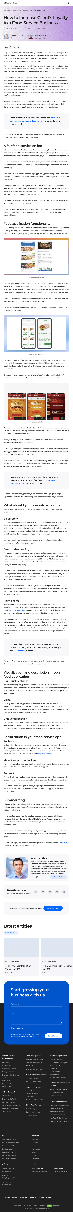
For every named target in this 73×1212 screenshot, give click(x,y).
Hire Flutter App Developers (59, 1105)
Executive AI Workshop (10, 1099)
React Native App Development (32, 1095)
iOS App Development (33, 1082)
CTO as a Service (55, 1096)
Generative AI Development (11, 1105)
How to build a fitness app (11, 1146)
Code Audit (6, 1062)
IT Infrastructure (31, 1115)
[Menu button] (68, 3)
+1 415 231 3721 (6, 1175)
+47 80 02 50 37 (7, 1182)
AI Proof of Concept (9, 1102)
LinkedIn (7, 1198)
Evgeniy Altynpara (17, 35)
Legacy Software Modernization (55, 1073)
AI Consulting (6, 1096)
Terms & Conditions (39, 1205)
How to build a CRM (9, 1155)
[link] (33, 877)
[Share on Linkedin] (18, 47)
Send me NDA (18, 1028)
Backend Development (34, 1063)
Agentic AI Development (10, 1109)
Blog (14, 10)
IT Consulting (6, 1065)
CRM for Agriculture (9, 1152)
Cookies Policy (27, 1205)
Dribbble (49, 1198)
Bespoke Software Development (8, 1085)
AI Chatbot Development (10, 1112)
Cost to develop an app (10, 1139)
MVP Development (56, 1092)
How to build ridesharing (10, 1143)
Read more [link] (9, 933)
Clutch (14, 1198)
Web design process (9, 1159)
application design (45, 754)
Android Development (33, 1078)
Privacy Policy (29, 1036)
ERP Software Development (59, 1063)
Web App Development (34, 1069)
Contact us (63, 843)
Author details (56, 877)
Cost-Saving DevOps (33, 1112)
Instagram (23, 1198)
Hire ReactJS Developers (58, 1118)
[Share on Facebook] (10, 47)
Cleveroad (7, 10)
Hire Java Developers (57, 1108)
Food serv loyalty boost (37, 10)
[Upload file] (61, 1023)
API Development (32, 1066)
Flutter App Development (35, 1099)
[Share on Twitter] (14, 47)
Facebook (32, 1198)
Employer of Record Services (59, 1121)
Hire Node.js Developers (58, 1115)
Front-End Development (34, 1059)
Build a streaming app (9, 1149)
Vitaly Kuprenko (41, 35)
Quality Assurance (8, 1072)
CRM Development (56, 1059)
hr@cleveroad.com (60, 1171)
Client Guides (23, 10)
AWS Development (32, 1109)
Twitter (41, 1198)
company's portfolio (16, 610)
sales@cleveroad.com (39, 1171)
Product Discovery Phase (58, 1089)
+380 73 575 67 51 (8, 1169)
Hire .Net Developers (57, 1111)
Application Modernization (59, 1077)
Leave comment (53, 908)
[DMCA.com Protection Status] (53, 1205)
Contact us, (20, 651)
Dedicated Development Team (10, 1076)
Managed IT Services (9, 1068)
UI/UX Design (6, 1081)
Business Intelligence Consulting (57, 1067)
